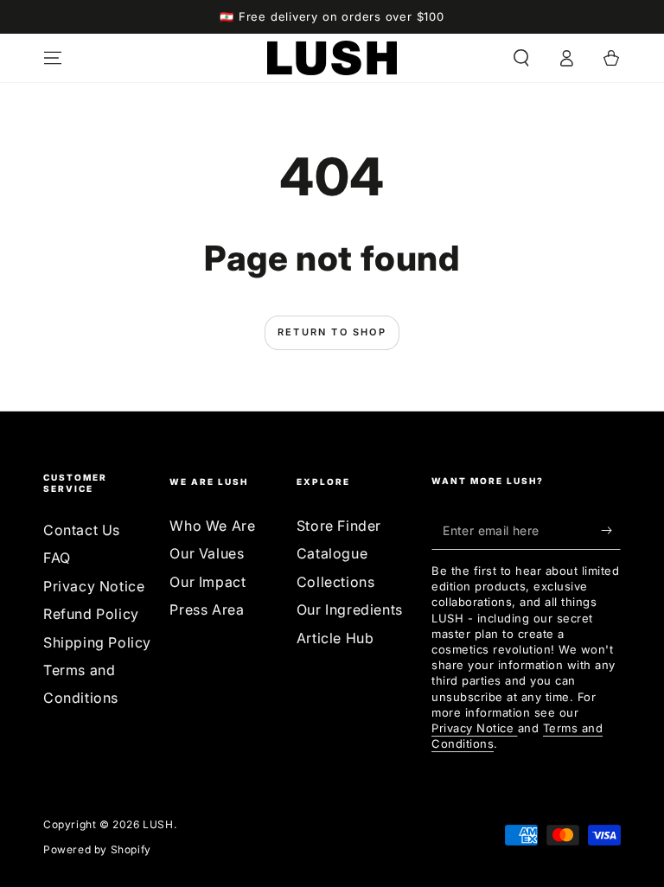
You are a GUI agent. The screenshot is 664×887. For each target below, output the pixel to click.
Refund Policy (91, 613)
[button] (521, 58)
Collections (336, 581)
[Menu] (52, 58)
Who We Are (212, 525)
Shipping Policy (97, 642)
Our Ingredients (350, 609)
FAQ (57, 557)
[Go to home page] (332, 58)
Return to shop (332, 332)
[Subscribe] (611, 530)
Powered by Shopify (97, 849)
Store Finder (339, 525)
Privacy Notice (93, 586)
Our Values (206, 553)
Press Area (206, 609)
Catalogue (332, 553)
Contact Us (81, 530)
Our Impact (207, 581)
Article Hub (335, 638)
